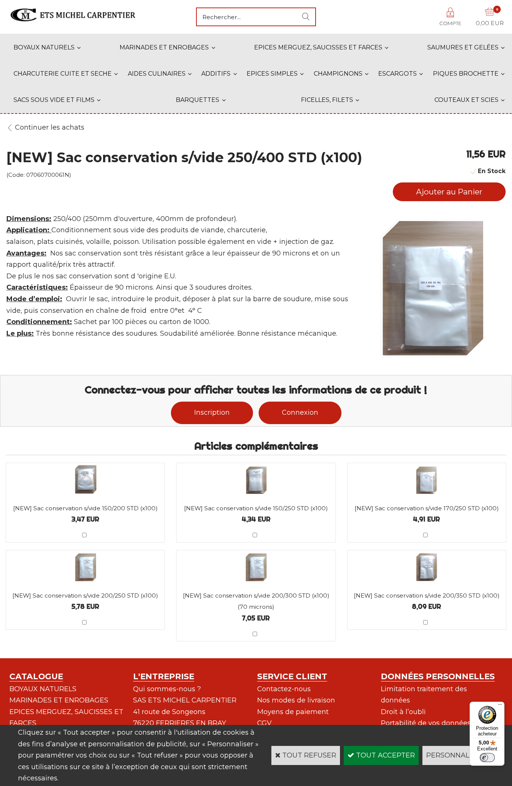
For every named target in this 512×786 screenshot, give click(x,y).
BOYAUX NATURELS (44, 47)
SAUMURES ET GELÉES (463, 47)
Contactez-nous (284, 689)
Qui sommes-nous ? (167, 689)
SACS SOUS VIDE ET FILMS (53, 99)
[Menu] (500, 706)
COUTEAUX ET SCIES (466, 99)
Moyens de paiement (293, 712)
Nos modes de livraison (296, 700)
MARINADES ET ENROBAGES (164, 47)
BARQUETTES (197, 99)
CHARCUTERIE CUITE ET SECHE (62, 73)
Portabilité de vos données (426, 723)
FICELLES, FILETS (327, 99)
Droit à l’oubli (403, 712)
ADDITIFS (216, 73)
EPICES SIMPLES (272, 73)
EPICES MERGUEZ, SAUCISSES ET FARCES (318, 47)
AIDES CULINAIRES (157, 73)
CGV (264, 723)
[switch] (487, 757)
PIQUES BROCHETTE (466, 73)
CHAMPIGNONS (338, 73)
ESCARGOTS (397, 73)
